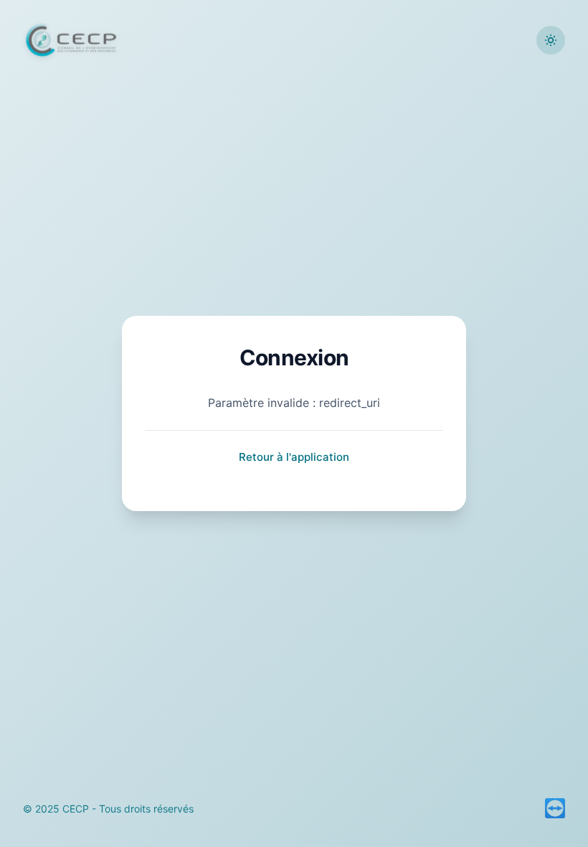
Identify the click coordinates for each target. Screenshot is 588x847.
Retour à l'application (294, 457)
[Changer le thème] (550, 40)
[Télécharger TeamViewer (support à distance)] (555, 808)
